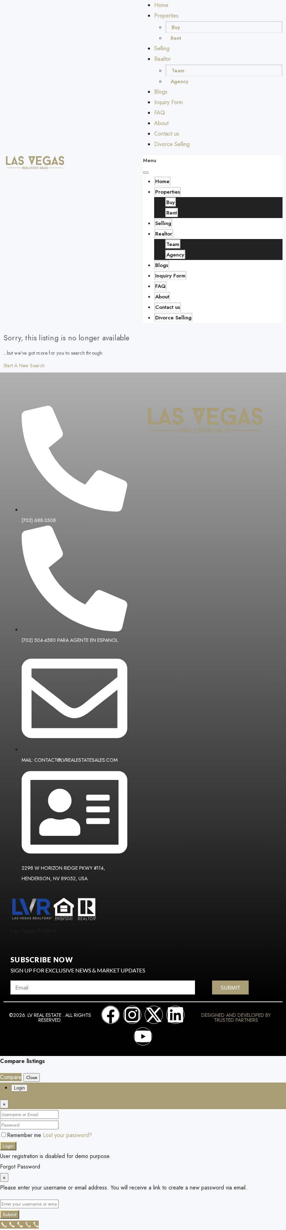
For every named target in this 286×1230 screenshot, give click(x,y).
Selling (162, 48)
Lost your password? (67, 1135)
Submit (9, 1214)
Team (178, 70)
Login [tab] (19, 1088)
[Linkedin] (175, 1015)
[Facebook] (110, 1015)
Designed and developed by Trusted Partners (236, 1017)
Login (8, 1146)
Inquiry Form (168, 102)
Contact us (166, 134)
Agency (179, 81)
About (161, 123)
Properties (166, 16)
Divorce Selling (172, 144)
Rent (176, 38)
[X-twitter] (154, 1015)
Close (31, 1077)
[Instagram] (132, 1015)
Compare (11, 1077)
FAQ (159, 113)
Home (161, 5)
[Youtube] (143, 1036)
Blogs (160, 92)
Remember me (25, 1135)
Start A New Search (24, 365)
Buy (176, 27)
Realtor (162, 59)
